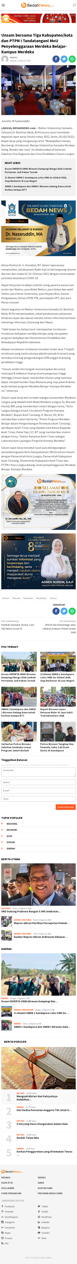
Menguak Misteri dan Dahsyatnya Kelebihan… (37, 1098)
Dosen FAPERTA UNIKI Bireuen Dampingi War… (29, 1001)
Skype (7, 1232)
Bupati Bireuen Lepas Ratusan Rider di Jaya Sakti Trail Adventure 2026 (56, 712)
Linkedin (45, 1222)
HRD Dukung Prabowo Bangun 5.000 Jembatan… (31, 911)
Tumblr (44, 1211)
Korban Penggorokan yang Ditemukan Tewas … (44, 1153)
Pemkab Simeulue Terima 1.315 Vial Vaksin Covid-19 (17, 624)
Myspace (45, 1227)
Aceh (9, 836)
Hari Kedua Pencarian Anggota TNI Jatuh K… (44, 1110)
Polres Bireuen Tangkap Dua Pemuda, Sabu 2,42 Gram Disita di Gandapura (57, 747)
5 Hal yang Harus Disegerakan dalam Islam (42, 1124)
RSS (6, 1243)
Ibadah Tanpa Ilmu (28, 1137)
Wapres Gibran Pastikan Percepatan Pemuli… (41, 923)
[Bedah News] (38, 4)
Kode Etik (7, 1182)
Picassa (8, 1238)
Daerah (5, 598)
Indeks (42, 1177)
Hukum (11, 842)
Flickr (43, 1238)
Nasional (12, 823)
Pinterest (9, 1211)
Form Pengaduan (11, 1193)
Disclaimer (7, 1188)
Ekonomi (16, 598)
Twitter (44, 1206)
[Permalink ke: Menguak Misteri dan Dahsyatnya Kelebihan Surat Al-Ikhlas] (38, 1068)
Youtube (45, 1232)
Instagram (10, 1222)
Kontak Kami (45, 1188)
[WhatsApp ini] (72, 59)
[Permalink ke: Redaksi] (4, 58)
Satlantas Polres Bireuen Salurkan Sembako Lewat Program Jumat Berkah (16, 747)
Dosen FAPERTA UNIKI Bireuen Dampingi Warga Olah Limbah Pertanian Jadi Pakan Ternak (18, 677)
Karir (41, 1182)
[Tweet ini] (64, 59)
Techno (53, 598)
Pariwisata (28, 598)
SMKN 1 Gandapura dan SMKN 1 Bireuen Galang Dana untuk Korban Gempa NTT (18, 712)
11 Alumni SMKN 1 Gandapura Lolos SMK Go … (41, 1013)
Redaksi (5, 1177)
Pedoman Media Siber (50, 1193)
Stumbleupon (11, 1217)
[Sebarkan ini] (56, 59)
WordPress (46, 1217)
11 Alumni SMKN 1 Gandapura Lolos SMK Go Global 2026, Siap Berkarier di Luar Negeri (36, 179)
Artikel (21, 1093)
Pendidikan (41, 598)
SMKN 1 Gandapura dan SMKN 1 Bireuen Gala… (42, 1027)
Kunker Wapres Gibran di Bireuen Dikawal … (41, 937)
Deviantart (10, 1227)
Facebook (10, 1206)
